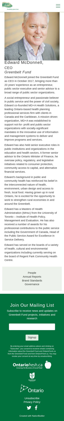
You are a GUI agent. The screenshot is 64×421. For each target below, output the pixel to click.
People (32, 272)
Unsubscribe (32, 398)
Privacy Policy (32, 402)
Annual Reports (32, 276)
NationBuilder (38, 416)
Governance (32, 284)
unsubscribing (46, 356)
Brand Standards (32, 280)
